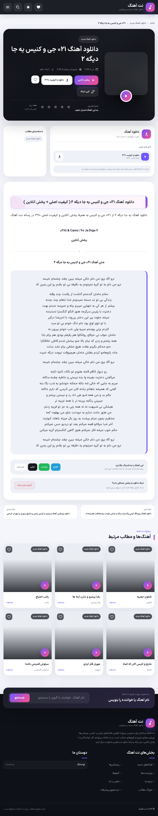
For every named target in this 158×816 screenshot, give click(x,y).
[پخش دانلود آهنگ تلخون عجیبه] (147, 585)
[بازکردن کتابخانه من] (38, 7)
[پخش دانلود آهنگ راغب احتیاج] (45, 585)
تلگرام (55, 467)
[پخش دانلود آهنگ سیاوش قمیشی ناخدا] (45, 652)
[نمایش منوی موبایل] (7, 7)
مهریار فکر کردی (91, 664)
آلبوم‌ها (116, 773)
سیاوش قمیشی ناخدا (37, 664)
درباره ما (148, 781)
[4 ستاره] (62, 107)
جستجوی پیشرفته (110, 790)
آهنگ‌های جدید (144, 765)
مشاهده (112, 602)
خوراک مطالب (145, 790)
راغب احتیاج (42, 597)
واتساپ (44, 467)
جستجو (20, 697)
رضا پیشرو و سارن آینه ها (86, 597)
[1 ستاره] (42, 107)
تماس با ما (114, 781)
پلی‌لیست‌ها (146, 773)
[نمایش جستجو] (18, 7)
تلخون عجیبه (144, 597)
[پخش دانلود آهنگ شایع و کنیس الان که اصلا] (147, 652)
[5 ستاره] (68, 107)
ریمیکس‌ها (114, 765)
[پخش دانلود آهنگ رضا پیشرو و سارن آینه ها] (96, 585)
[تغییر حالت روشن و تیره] (28, 7)
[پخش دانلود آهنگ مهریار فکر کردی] (96, 652)
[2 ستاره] (49, 107)
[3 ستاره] (55, 107)
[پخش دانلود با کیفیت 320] (145, 157)
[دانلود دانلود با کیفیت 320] (59, 157)
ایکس (32, 467)
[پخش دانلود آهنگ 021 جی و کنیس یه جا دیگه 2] (126, 96)
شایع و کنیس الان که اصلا (137, 664)
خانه (152, 23)
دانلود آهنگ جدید (138, 23)
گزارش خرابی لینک (24, 485)
